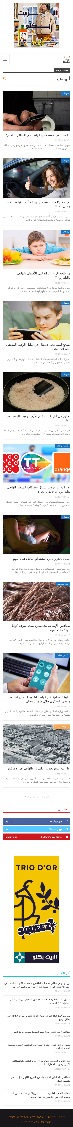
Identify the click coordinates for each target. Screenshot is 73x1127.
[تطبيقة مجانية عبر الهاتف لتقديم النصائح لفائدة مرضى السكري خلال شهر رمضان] (36, 673)
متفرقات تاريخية (62, 726)
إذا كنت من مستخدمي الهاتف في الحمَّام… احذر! (38, 135)
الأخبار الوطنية (63, 446)
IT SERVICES (27, 1121)
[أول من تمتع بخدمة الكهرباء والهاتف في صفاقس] (36, 744)
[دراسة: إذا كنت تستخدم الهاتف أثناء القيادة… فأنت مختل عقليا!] (36, 178)
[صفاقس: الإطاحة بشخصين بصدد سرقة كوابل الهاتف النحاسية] (36, 601)
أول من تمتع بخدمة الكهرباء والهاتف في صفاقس (38, 768)
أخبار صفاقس (63, 584)
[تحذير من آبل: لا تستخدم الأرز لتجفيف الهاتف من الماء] (36, 392)
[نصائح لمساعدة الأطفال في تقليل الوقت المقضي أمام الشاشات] (36, 320)
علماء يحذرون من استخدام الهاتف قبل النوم (41, 558)
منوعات (65, 93)
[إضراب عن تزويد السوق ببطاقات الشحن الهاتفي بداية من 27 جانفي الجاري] (36, 463)
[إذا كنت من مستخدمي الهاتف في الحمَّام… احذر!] (36, 111)
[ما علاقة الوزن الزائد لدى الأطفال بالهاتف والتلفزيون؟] (36, 249)
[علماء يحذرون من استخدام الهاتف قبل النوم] (36, 534)
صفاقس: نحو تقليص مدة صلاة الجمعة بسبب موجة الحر (41, 1032)
